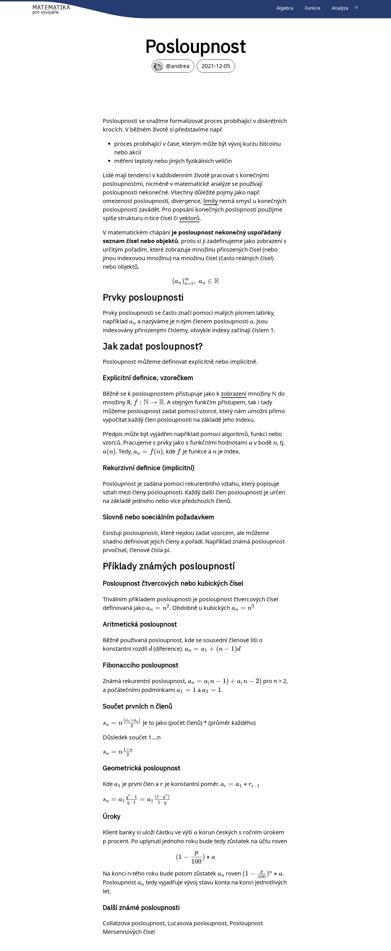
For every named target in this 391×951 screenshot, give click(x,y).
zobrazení (233, 393)
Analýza (340, 8)
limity (210, 201)
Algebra (285, 8)
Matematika (51, 9)
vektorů (189, 218)
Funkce (312, 8)
